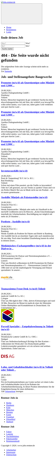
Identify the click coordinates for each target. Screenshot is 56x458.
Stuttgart (9, 422)
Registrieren (11, 30)
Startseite (8, 71)
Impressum (10, 452)
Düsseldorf (10, 419)
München (10, 410)
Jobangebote (10, 391)
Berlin (8, 403)
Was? (28, 43)
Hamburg (10, 405)
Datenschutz (11, 455)
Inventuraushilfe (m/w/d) (14, 170)
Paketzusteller (12, 439)
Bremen (9, 412)
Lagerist (9, 434)
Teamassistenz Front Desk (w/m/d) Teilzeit (23, 288)
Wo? (27, 46)
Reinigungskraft (12, 441)
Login (8, 32)
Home (8, 27)
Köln (8, 407)
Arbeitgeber (11, 450)
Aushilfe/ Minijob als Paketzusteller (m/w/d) (24, 197)
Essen (8, 415)
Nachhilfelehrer (12, 436)
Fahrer (9, 432)
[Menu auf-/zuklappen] (21, 13)
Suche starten (7, 49)
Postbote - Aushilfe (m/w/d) (15, 221)
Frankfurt (10, 417)
